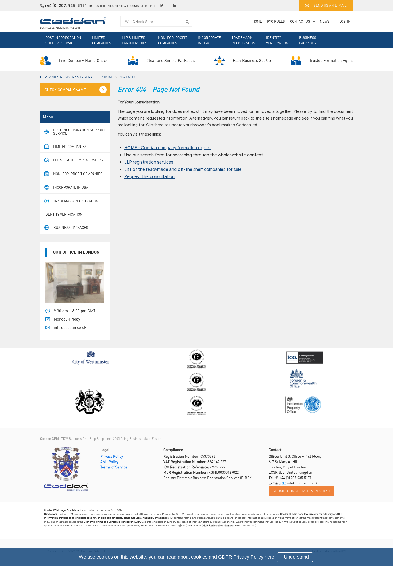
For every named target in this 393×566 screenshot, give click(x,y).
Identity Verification (277, 40)
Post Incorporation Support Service (63, 40)
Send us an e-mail (330, 5)
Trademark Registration (243, 40)
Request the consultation (149, 176)
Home (257, 21)
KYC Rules (276, 21)
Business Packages (307, 40)
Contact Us (300, 21)
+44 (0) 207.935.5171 (295, 477)
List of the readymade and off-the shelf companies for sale (182, 169)
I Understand (295, 557)
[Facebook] (168, 5)
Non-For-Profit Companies (172, 40)
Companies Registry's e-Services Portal (76, 77)
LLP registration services (148, 162)
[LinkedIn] (175, 5)
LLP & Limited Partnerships (134, 40)
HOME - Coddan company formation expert (167, 148)
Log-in (345, 21)
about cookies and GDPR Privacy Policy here (226, 557)
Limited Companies (101, 40)
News (325, 21)
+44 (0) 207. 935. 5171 (65, 5)
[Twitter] (162, 5)
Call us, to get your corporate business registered (122, 6)
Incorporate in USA (209, 40)
